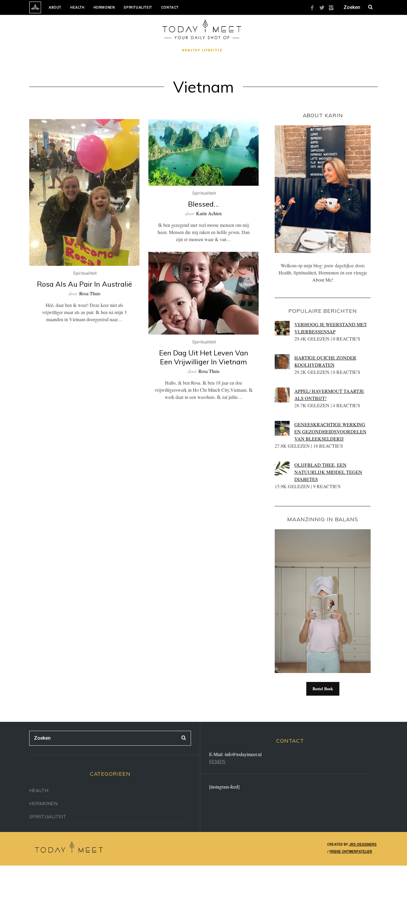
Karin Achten (209, 213)
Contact (170, 7)
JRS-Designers (363, 844)
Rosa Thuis (89, 293)
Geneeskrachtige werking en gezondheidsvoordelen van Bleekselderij (330, 431)
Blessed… (203, 203)
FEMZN (217, 761)
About (55, 7)
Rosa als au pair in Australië (84, 284)
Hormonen (104, 7)
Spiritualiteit (138, 7)
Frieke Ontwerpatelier (351, 852)
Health (77, 7)
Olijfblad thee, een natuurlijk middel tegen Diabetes (328, 472)
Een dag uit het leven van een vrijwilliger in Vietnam (203, 357)
